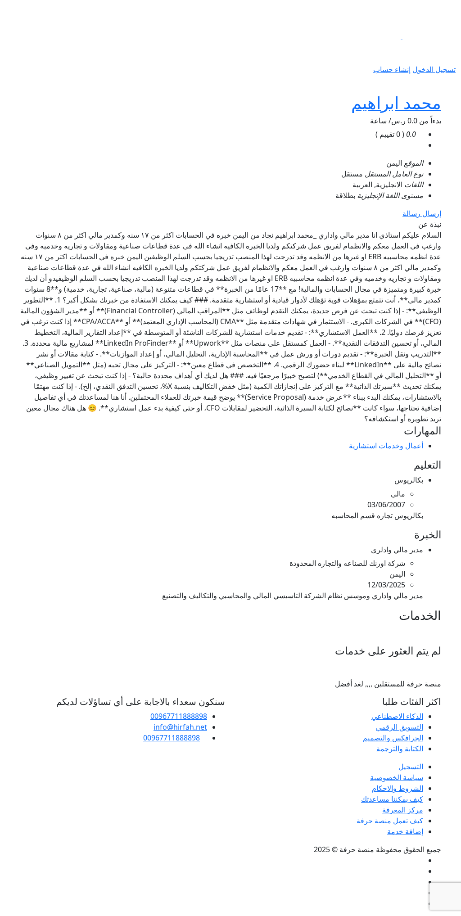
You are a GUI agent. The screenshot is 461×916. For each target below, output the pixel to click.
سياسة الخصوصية (396, 777)
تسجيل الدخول (434, 69)
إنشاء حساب (392, 69)
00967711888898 (178, 716)
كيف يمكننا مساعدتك (392, 799)
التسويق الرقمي (399, 727)
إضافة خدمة (405, 831)
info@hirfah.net (180, 727)
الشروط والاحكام (397, 788)
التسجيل (410, 767)
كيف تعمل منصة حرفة (390, 821)
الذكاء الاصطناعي (397, 716)
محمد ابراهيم (396, 102)
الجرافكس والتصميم (393, 738)
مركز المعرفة (402, 810)
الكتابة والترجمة (399, 749)
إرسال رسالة (421, 213)
